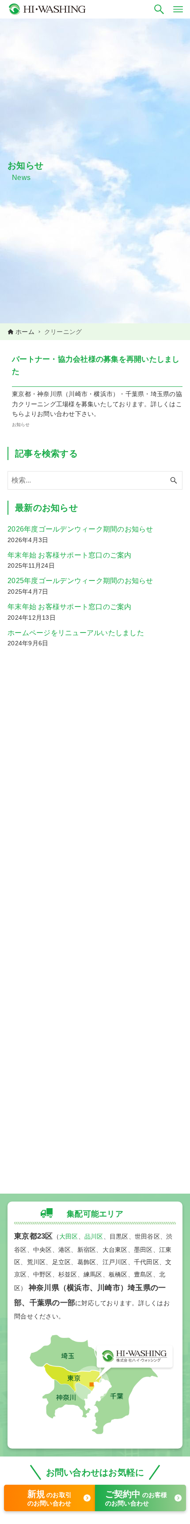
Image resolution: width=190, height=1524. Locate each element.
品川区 (93, 1236)
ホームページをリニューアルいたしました (76, 633)
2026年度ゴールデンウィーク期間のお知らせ (80, 529)
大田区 (68, 1236)
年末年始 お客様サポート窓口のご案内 (70, 555)
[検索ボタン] (159, 9)
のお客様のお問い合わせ (136, 1498)
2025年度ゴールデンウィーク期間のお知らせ (80, 580)
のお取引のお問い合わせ (49, 1498)
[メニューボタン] (178, 9)
